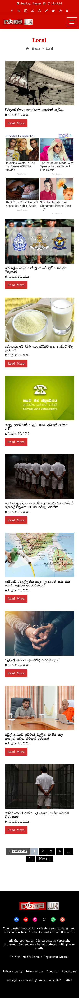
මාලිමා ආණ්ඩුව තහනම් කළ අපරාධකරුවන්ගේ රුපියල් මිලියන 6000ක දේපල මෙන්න (39, 505)
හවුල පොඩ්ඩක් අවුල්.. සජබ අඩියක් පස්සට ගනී (36, 427)
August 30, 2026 (18, 114)
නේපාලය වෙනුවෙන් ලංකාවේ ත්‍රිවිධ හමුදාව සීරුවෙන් (36, 270)
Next (43, 858)
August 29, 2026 (18, 665)
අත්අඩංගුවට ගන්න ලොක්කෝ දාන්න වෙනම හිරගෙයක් (37, 815)
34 (31, 858)
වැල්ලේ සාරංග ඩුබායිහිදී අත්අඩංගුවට (32, 660)
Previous (19, 851)
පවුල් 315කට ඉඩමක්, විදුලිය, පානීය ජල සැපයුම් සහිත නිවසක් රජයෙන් (34, 737)
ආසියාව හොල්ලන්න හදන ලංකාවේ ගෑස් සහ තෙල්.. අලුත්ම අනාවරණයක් (37, 584)
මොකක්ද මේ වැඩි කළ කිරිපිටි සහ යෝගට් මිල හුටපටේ (39, 348)
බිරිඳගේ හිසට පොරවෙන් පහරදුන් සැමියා (34, 110)
